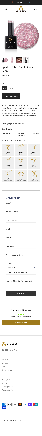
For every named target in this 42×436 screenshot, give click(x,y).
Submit (21, 293)
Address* (9, 238)
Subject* (9, 264)
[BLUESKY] (21, 9)
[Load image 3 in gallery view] (21, 35)
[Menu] (2, 9)
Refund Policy (7, 383)
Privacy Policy (7, 380)
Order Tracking (7, 370)
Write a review (21, 322)
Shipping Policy (7, 387)
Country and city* (12, 246)
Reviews (5, 363)
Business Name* (12, 212)
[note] (21, 201)
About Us (5, 360)
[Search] (7, 9)
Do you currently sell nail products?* (20, 272)
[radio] (4, 88)
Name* (8, 203)
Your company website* (15, 255)
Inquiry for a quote (11, 96)
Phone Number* (12, 220)
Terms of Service (7, 390)
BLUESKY (9, 426)
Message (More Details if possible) (19, 281)
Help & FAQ (6, 366)
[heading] (21, 197)
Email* (8, 229)
